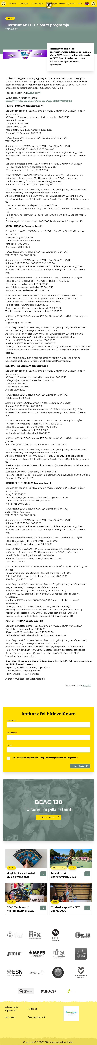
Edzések (12, 3)
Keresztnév (12, 733)
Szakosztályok (37, 3)
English (87, 685)
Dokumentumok (36, 1017)
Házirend (32, 1009)
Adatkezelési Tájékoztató (11, 1009)
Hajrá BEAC (70, 3)
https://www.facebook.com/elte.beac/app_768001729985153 (38, 101)
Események (52, 3)
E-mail (10, 745)
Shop (80, 3)
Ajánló (10, 18)
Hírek (62, 3)
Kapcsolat (10, 1017)
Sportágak (24, 3)
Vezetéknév (12, 720)
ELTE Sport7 (34, 93)
